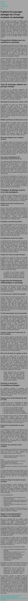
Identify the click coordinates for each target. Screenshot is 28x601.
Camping (3, 1)
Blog (2, 8)
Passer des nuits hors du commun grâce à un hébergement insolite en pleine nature (11, 596)
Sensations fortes (5, 6)
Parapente (3, 4)
